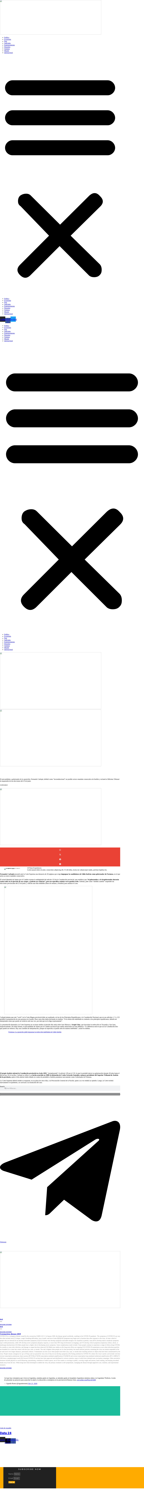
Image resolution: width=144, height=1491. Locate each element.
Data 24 (5, 1433)
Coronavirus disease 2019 (10, 1334)
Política (6, 37)
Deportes (7, 47)
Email (10, 1478)
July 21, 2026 (32, 1383)
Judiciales (7, 43)
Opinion (7, 49)
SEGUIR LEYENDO (6, 1324)
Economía (7, 39)
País (5, 41)
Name (11, 1474)
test (1, 1319)
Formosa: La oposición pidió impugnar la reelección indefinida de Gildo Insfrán (34, 1032)
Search (2, 1086)
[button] (60, 175)
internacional (8, 53)
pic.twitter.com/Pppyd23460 (86, 1380)
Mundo (6, 51)
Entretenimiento (9, 45)
